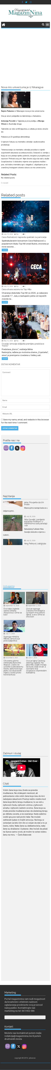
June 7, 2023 (32, 658)
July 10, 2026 (8, 286)
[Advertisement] (25, 55)
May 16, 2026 (8, 341)
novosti (5, 183)
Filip (17, 234)
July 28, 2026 (30, 505)
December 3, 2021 (12, 658)
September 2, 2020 (34, 606)
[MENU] (47, 24)
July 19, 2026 (8, 234)
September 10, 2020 (12, 606)
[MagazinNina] (3, 24)
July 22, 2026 (30, 529)
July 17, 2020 (10, 634)
